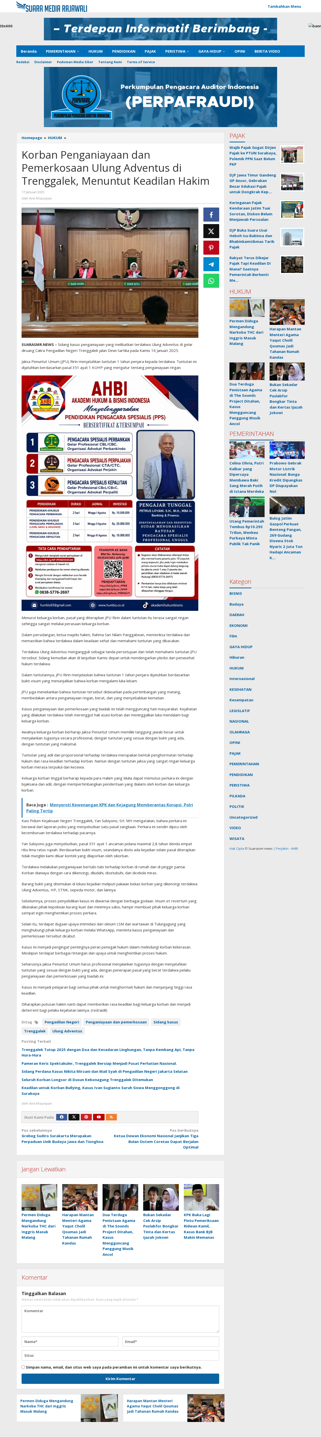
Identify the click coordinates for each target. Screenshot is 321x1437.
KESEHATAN (240, 689)
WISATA (236, 838)
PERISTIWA (239, 785)
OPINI (234, 742)
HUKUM (236, 667)
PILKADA (237, 795)
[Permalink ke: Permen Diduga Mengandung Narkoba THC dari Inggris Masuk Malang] (39, 1197)
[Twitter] (73, 1117)
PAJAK (235, 753)
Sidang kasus (165, 1021)
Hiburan (236, 657)
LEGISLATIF (239, 710)
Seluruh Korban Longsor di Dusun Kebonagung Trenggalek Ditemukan (88, 1079)
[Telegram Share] (211, 264)
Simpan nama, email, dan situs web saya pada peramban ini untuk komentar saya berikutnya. (114, 1367)
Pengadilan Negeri (62, 1021)
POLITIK (236, 806)
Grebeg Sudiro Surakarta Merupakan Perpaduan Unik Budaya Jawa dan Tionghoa (62, 1136)
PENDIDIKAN (241, 774)
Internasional (242, 678)
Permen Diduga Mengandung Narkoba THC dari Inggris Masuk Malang (38, 1226)
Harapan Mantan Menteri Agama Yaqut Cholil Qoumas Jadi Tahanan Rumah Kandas (153, 1406)
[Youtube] (99, 1117)
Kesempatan (241, 699)
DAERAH (236, 614)
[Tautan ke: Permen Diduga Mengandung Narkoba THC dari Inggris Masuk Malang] (247, 308)
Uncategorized (243, 817)
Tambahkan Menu (284, 6)
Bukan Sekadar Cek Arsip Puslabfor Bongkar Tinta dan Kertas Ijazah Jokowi (161, 1226)
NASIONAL (239, 721)
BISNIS (235, 593)
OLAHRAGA (239, 731)
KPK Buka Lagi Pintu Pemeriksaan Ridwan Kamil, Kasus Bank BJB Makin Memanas (201, 1226)
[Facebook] (61, 1117)
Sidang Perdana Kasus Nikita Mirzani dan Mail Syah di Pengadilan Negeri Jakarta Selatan (105, 1071)
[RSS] (111, 1117)
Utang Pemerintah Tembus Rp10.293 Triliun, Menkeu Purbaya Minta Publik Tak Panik (246, 532)
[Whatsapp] (211, 281)
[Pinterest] (86, 1117)
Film (233, 635)
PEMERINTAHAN (244, 763)
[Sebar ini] (211, 215)
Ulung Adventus (67, 1030)
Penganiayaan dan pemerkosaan (116, 1021)
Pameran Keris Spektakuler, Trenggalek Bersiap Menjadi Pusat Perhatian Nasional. (99, 1063)
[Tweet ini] (211, 231)
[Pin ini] (211, 248)
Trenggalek (35, 1030)
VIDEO (235, 827)
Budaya (236, 604)
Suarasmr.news (260, 848)
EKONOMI (238, 625)
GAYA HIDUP (241, 646)
